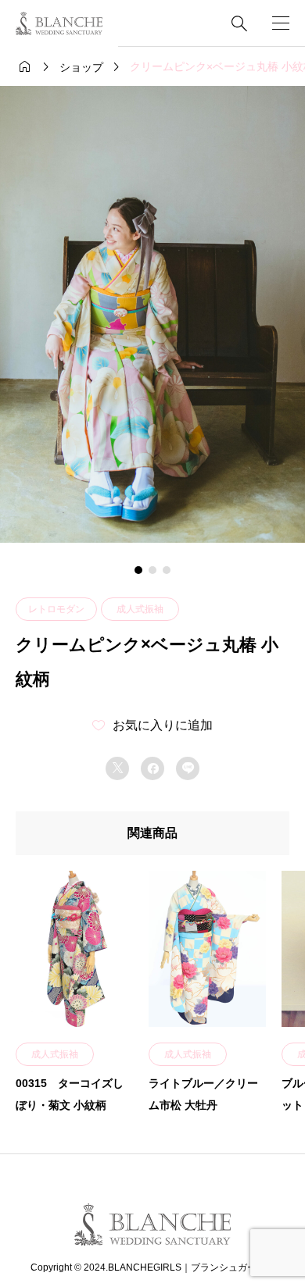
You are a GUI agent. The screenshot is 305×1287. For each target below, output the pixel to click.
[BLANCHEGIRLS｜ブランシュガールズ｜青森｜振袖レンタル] (59, 23)
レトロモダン (56, 609)
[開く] (281, 23)
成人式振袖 (140, 609)
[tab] (138, 570)
